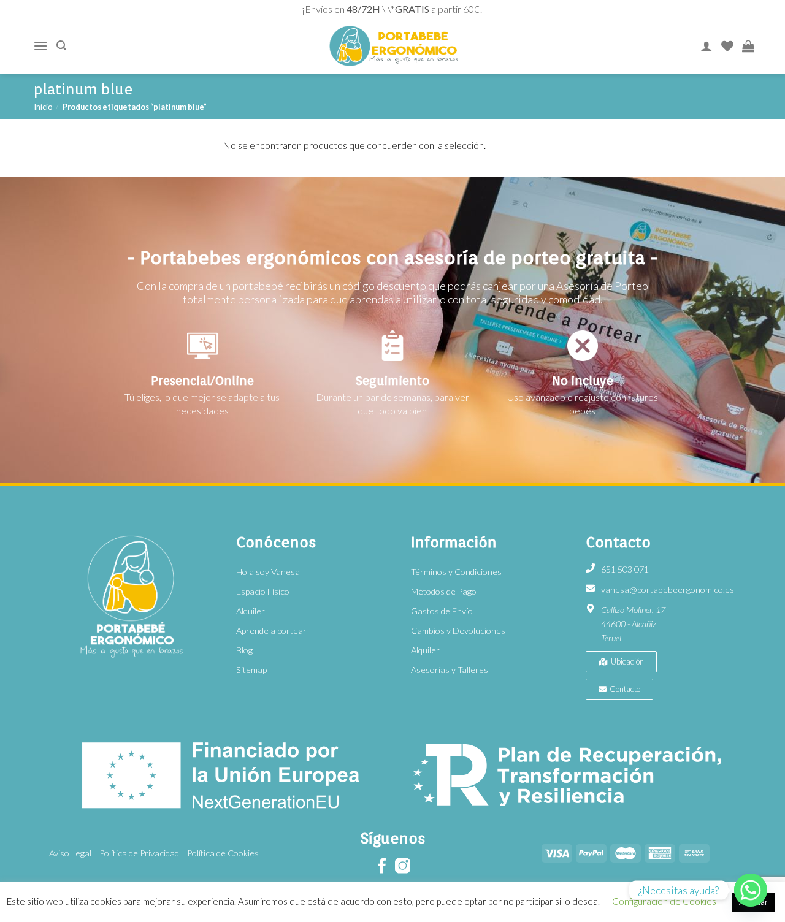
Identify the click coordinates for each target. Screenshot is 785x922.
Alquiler (250, 611)
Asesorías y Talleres (449, 670)
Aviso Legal (70, 853)
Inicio (43, 107)
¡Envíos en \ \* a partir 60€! (392, 9)
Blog (244, 650)
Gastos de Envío (442, 611)
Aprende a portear (271, 630)
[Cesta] (748, 45)
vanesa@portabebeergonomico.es (667, 589)
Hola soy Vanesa (268, 571)
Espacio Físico (262, 591)
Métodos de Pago (444, 591)
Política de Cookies (223, 853)
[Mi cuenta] (706, 45)
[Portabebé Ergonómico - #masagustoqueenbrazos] (393, 46)
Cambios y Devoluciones (458, 630)
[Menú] (40, 46)
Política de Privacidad (139, 853)
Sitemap (251, 670)
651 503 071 (625, 569)
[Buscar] (61, 46)
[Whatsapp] (750, 890)
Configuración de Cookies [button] (664, 901)
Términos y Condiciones (456, 571)
